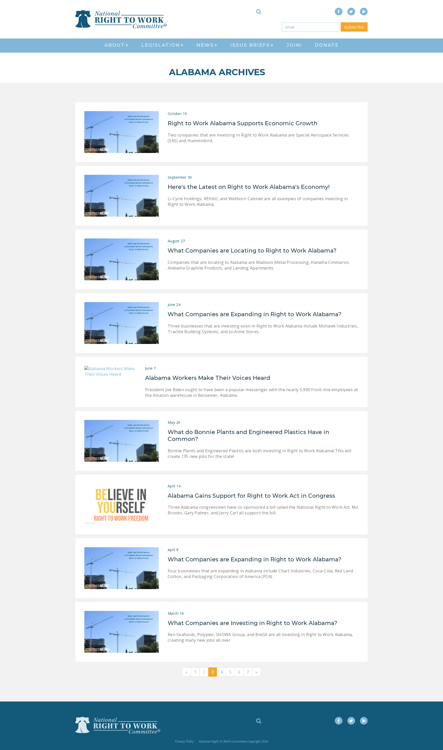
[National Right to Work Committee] (121, 19)
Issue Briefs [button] (250, 45)
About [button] (114, 45)
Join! (294, 45)
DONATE (327, 45)
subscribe (354, 27)
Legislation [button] (160, 45)
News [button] (205, 45)
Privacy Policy (184, 741)
